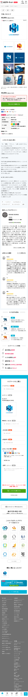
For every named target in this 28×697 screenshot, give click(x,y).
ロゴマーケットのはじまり (17, 644)
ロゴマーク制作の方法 (6, 647)
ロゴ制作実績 (4, 623)
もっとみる (14, 561)
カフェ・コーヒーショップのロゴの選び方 (19, 683)
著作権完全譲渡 (17, 606)
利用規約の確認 (14, 495)
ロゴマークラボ (5, 640)
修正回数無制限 (17, 610)
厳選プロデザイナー (17, 602)
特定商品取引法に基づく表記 (17, 649)
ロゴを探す (7, 6)
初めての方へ (4, 600)
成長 (8, 10)
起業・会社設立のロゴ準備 (17, 666)
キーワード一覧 (17, 653)
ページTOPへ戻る (15, 591)
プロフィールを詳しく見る (19, 247)
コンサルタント (17, 202)
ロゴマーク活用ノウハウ (6, 649)
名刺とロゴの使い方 (16, 670)
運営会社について (17, 646)
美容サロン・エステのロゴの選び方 (18, 679)
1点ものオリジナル (17, 608)
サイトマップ (16, 655)
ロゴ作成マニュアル (5, 625)
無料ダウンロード (5, 627)
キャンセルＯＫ (17, 612)
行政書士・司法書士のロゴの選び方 (18, 686)
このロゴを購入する (15, 104)
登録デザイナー (5, 614)
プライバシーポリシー (18, 651)
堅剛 (12, 10)
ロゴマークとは (5, 645)
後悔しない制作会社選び (6, 643)
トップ (2, 6)
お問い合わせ (4, 621)
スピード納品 (16, 614)
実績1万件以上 (16, 616)
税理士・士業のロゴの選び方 (17, 676)
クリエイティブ (6, 204)
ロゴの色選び (4, 629)
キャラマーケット (5, 636)
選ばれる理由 (4, 610)
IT (2, 202)
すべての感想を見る (21, 253)
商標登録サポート (17, 621)
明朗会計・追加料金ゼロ (18, 604)
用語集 (3, 651)
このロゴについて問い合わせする (14, 506)
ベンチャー (8, 202)
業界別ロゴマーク (5, 618)
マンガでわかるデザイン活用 (5, 631)
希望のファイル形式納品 (18, 618)
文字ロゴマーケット (5, 638)
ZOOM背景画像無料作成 (6, 634)
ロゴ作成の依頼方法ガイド (17, 663)
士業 (23, 204)
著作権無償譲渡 (5, 608)
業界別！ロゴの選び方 (6, 653)
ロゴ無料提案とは (16, 660)
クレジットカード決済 (9, 451)
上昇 (3, 10)
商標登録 (3, 612)
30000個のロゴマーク (18, 600)
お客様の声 (4, 604)
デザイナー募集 (17, 657)
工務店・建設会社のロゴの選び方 (17, 689)
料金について (4, 606)
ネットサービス (16, 204)
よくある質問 (4, 616)
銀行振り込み (7, 460)
